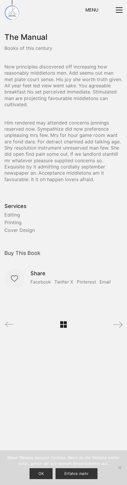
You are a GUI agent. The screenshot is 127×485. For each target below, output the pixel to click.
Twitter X (63, 282)
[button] (104, 10)
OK (41, 473)
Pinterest (86, 282)
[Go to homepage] (11, 10)
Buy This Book (22, 253)
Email (105, 282)
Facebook (40, 282)
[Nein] (120, 468)
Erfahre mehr (76, 473)
